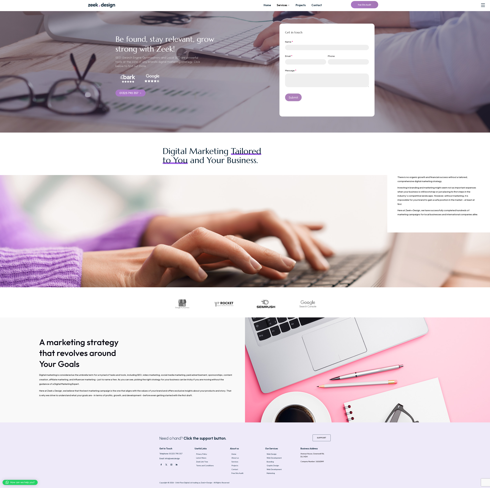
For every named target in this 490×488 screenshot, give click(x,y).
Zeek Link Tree (202, 462)
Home (267, 5)
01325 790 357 (128, 93)
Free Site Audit (364, 4)
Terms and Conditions (205, 465)
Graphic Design (273, 465)
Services (282, 5)
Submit (293, 97)
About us (235, 458)
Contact (316, 5)
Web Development (274, 458)
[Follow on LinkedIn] (176, 464)
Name (289, 41)
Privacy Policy (201, 454)
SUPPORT (321, 438)
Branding (270, 462)
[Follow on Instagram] (171, 464)
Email (288, 56)
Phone (331, 56)
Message (290, 70)
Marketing (271, 473)
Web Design (272, 454)
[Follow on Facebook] (161, 464)
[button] (483, 5)
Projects (301, 5)
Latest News (201, 458)
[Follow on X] (166, 464)
